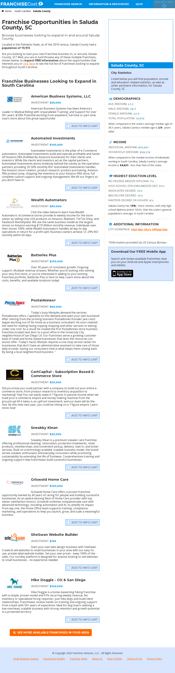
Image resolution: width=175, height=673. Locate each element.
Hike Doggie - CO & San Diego (58, 580)
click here (29, 64)
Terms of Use (134, 658)
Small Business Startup (25, 658)
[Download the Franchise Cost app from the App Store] (122, 276)
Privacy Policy (154, 658)
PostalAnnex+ (43, 300)
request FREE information (41, 60)
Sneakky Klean (44, 428)
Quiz (139, 4)
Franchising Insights (54, 658)
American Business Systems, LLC (61, 96)
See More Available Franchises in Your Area (52, 632)
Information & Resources (109, 4)
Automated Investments (53, 138)
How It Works (114, 658)
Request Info (164, 4)
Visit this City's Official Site (149, 229)
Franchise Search (68, 4)
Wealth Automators (49, 200)
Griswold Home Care (50, 479)
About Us (97, 658)
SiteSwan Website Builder (54, 535)
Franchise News (78, 658)
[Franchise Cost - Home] (22, 4)
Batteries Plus (43, 255)
